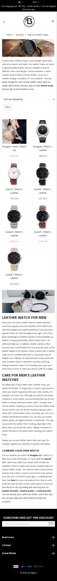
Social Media (9, 553)
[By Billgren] (29, 21)
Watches (20, 34)
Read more (8, 537)
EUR (35, 2)
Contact (6, 545)
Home (9, 34)
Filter (7, 107)
